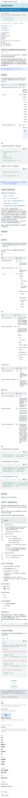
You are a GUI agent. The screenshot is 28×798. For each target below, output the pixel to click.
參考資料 (21, 23)
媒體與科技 (3, 744)
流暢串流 (14, 203)
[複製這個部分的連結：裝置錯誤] (8, 494)
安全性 (2, 742)
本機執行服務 (9, 68)
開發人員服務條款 (4, 770)
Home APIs (3, 727)
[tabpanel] (14, 658)
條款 (2, 791)
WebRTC (11, 195)
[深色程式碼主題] (24, 149)
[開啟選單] (2, 1)
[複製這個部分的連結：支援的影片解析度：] (11, 584)
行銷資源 (3, 761)
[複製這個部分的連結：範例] (4, 143)
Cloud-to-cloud (6, 6)
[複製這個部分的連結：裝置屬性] (8, 75)
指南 (7, 226)
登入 (25, 1)
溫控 (2, 740)
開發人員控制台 (4, 778)
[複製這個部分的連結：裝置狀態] (8, 232)
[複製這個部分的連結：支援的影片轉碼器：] (11, 592)
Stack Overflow (4, 784)
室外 (2, 753)
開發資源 (3, 764)
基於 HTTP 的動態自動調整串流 (14, 200)
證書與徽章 (3, 759)
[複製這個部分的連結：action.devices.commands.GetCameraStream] (6, 252)
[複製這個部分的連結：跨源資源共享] (10, 612)
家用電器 (3, 746)
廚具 (2, 749)
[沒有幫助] (11, 26)
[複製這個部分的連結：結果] (4, 311)
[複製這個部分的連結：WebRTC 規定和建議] (14, 563)
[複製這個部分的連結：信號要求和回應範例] (14, 631)
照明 (2, 737)
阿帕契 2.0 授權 (11, 692)
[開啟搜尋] (23, 1)
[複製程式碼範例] (26, 149)
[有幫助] (9, 26)
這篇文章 (25, 420)
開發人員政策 (4, 772)
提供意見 (5, 29)
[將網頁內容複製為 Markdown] (7, 52)
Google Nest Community (6, 786)
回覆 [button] (7, 638)
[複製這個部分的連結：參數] (4, 254)
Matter (2, 703)
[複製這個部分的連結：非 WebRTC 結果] (10, 365)
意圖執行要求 (5, 246)
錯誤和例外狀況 (7, 497)
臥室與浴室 (3, 751)
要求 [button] (3, 638)
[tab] (3, 638)
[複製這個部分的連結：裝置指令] (8, 240)
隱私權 (5, 791)
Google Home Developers (6, 23)
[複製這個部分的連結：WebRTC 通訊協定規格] (18, 502)
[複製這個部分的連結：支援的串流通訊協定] (16, 190)
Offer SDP (21, 412)
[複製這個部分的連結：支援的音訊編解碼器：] (12, 601)
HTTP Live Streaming (12, 198)
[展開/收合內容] (10, 33)
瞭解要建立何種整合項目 (6, 718)
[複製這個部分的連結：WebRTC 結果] (8, 390)
